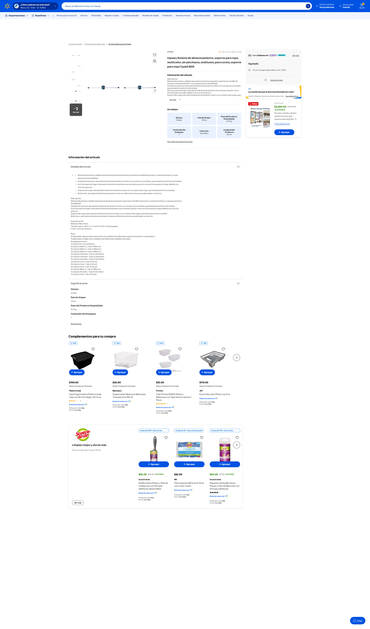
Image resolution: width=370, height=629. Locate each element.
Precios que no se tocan (67, 15)
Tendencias (167, 15)
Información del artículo (84, 157)
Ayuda (250, 15)
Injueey (170, 51)
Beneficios (40, 15)
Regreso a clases (112, 15)
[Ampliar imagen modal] (154, 61)
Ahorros (84, 15)
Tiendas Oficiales (236, 15)
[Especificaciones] (238, 283)
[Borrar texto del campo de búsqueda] (301, 6)
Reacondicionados (202, 15)
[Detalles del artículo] (238, 166)
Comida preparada (131, 15)
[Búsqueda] (308, 6)
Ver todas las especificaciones (180, 141)
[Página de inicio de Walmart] (7, 6)
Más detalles (76, 324)
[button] (325, 6)
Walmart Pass (219, 15)
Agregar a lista (276, 80)
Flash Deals (96, 15)
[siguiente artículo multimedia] (155, 90)
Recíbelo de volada (150, 15)
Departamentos (17, 15)
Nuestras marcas (183, 15)
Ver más (173, 99)
